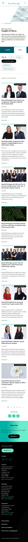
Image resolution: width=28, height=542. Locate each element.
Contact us (7, 450)
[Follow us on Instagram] (10, 459)
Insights (7, 50)
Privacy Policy (5, 521)
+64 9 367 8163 (8, 479)
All (11, 57)
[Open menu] (3, 3)
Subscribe (13, 436)
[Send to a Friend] (18, 416)
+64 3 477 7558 (8, 514)
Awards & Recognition (8, 61)
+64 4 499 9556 (8, 499)
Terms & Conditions (6, 527)
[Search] (25, 3)
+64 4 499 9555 (9, 497)
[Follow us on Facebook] (6, 459)
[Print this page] (14, 416)
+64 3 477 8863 (9, 512)
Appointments (6, 65)
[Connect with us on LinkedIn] (2, 459)
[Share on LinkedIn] (10, 416)
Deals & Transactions (8, 68)
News (20, 50)
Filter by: (3, 57)
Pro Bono (18, 57)
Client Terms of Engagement (9, 530)
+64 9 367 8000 (9, 477)
